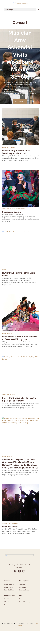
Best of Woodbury (24, 602)
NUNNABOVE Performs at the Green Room (18, 274)
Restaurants (13, 523)
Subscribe (22, 584)
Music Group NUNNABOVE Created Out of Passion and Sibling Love (20, 338)
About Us (7, 599)
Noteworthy (20, 209)
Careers (6, 605)
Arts (4, 147)
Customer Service (24, 590)
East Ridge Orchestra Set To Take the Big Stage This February (19, 399)
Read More (20, 101)
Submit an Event (9, 584)
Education (11, 147)
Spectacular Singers (11, 212)
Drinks (4, 523)
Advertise (7, 602)
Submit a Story (8, 587)
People (9, 333)
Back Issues (22, 587)
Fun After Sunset (10, 526)
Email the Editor (9, 590)
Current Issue (23, 599)
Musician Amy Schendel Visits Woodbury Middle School (20, 54)
